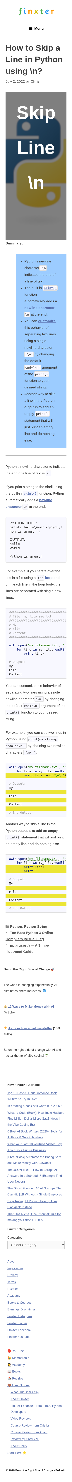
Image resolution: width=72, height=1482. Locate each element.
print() (50, 288)
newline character (39, 308)
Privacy (12, 1275)
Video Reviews (21, 1418)
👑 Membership (18, 1358)
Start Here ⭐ (16, 1453)
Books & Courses (19, 1302)
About (11, 1261)
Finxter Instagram (19, 1316)
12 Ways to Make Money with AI (31, 1006)
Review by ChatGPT (25, 1439)
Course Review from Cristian (30, 1425)
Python (16, 926)
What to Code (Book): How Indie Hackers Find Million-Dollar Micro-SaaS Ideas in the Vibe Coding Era (35, 1118)
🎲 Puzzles (15, 1378)
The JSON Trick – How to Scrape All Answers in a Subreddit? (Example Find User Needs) (34, 1176)
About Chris (19, 1446)
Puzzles (12, 1289)
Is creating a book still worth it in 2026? (34, 1106)
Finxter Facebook (19, 1330)
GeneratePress (36, 1475)
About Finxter (20, 1399)
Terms (11, 1282)
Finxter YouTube (18, 1337)
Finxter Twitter (17, 1323)
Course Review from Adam (29, 1432)
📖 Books (14, 1371)
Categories (14, 1237)
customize (47, 321)
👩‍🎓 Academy (16, 1364)
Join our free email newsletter (30, 1028)
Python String (35, 926)
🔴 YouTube (15, 1351)
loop (49, 578)
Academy (13, 1295)
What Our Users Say (25, 1392)
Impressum (15, 1268)
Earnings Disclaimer (21, 1309)
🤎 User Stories (18, 1385)
